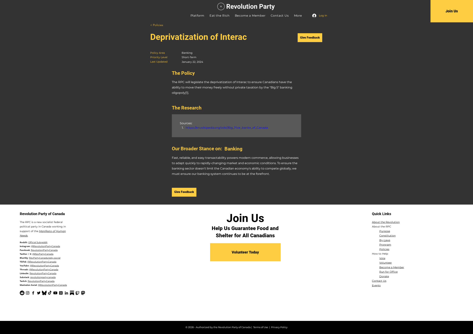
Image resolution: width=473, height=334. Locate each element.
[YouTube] (55, 293)
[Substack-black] (72, 293)
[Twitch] (77, 293)
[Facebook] (33, 293)
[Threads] (61, 293)
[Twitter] (38, 293)
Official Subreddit (37, 242)
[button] (298, 15)
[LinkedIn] (66, 293)
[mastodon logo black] (83, 293)
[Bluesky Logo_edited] (44, 293)
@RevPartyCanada (42, 254)
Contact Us (379, 280)
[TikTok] (49, 293)
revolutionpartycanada (43, 277)
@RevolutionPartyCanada (45, 246)
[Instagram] (27, 293)
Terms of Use (260, 327)
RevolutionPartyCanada (44, 250)
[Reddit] (22, 293)
